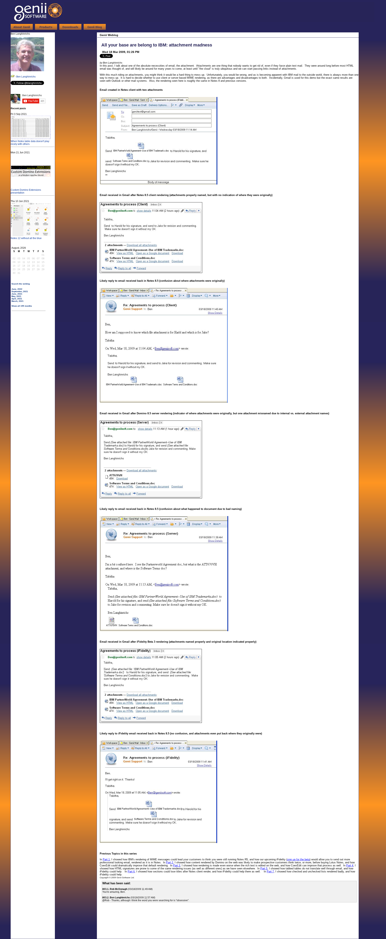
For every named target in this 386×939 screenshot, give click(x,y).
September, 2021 (19, 291)
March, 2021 (17, 301)
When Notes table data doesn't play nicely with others (30, 142)
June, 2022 (16, 289)
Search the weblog (20, 284)
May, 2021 (16, 296)
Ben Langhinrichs (26, 76)
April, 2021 (16, 299)
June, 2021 (16, 294)
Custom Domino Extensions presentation (26, 191)
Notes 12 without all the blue (26, 238)
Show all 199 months (21, 306)
